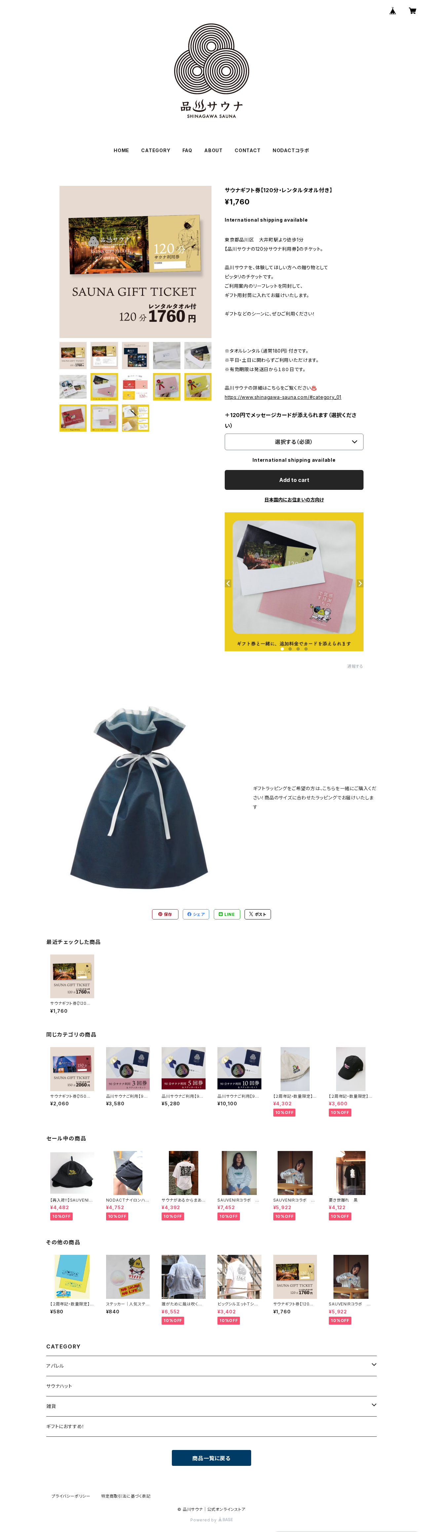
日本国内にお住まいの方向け (294, 499)
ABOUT (213, 150)
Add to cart (294, 480)
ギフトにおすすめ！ (65, 1426)
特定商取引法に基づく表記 (126, 1496)
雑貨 (51, 1406)
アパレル (55, 1366)
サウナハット (59, 1386)
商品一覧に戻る (211, 1458)
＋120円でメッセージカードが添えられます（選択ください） (291, 420)
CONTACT (248, 150)
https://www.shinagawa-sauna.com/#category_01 (283, 397)
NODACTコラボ (291, 150)
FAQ (187, 150)
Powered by (204, 1519)
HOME (121, 150)
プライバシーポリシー (71, 1496)
